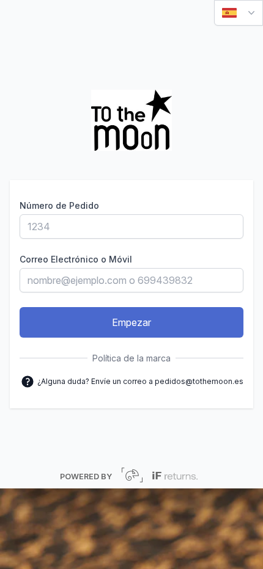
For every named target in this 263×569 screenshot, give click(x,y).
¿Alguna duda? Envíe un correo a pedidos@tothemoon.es (139, 380)
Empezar (131, 322)
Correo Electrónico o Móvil (76, 259)
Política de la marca (131, 358)
